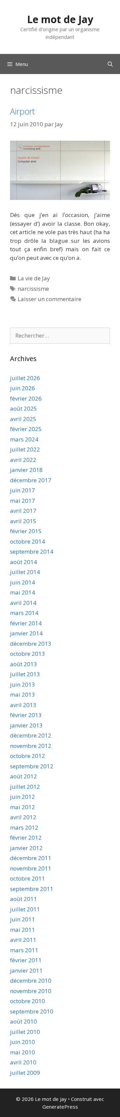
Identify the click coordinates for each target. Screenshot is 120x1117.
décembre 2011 (30, 858)
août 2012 (23, 776)
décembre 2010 (30, 980)
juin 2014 (22, 582)
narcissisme (33, 288)
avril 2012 (23, 817)
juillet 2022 (25, 449)
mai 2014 (22, 592)
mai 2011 (22, 929)
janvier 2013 (26, 725)
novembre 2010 (30, 991)
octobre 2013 (27, 653)
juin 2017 (22, 490)
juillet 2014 (25, 572)
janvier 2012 (26, 848)
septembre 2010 (31, 1011)
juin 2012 (22, 796)
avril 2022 (23, 460)
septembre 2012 (31, 766)
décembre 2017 (30, 480)
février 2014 (26, 623)
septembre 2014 (31, 551)
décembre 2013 (30, 643)
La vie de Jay (34, 278)
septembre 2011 (31, 889)
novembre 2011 (30, 868)
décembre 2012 (30, 735)
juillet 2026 (25, 378)
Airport (22, 111)
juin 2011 (22, 919)
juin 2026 (22, 388)
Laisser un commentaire (49, 299)
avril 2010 (23, 1062)
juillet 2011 (25, 909)
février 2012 (26, 837)
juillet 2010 (25, 1032)
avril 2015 (23, 521)
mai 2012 (22, 807)
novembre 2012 (30, 746)
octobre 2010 (27, 1001)
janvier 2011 (26, 970)
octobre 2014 (27, 541)
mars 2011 (24, 950)
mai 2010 (22, 1052)
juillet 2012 (25, 786)
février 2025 (26, 429)
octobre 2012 (27, 756)
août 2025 (23, 408)
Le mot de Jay (60, 19)
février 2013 (26, 715)
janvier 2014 (26, 633)
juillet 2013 (25, 674)
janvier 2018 (26, 470)
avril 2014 (23, 603)
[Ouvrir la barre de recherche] (110, 64)
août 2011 (23, 899)
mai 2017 (22, 500)
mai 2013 (22, 694)
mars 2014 (24, 613)
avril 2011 (23, 940)
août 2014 (23, 562)
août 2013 (23, 664)
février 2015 (26, 531)
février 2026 (26, 398)
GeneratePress (60, 1106)
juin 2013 (22, 684)
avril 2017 (23, 510)
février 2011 (26, 960)
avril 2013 (23, 705)
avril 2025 (23, 419)
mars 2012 (24, 827)
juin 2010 (22, 1042)
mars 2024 (24, 439)
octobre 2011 (27, 878)
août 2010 (23, 1021)
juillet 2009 (25, 1072)
